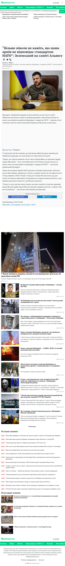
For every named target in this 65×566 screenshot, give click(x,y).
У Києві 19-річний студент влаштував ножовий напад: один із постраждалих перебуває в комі (33, 489)
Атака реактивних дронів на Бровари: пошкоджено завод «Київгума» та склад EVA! (30, 439)
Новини (50, 7)
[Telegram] (7, 59)
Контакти (41, 560)
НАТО (33, 205)
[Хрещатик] (8, 3)
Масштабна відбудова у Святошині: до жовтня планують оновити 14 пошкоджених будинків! (33, 435)
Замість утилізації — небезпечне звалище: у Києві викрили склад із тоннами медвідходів (31, 471)
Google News (19, 197)
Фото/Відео (60, 7)
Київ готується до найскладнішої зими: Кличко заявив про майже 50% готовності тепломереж (33, 446)
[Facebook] (4, 59)
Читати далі (32, 426)
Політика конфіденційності (29, 560)
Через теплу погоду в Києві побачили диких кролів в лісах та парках (15, 17)
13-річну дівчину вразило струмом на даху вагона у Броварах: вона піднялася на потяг (31, 478)
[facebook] (53, 3)
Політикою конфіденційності (49, 10)
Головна (3, 7)
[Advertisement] (32, 33)
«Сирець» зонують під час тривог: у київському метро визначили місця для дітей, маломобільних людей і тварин (34, 466)
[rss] (58, 3)
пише (10, 150)
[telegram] (56, 3)
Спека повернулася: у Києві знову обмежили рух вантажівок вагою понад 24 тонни (30, 453)
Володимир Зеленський (20, 205)
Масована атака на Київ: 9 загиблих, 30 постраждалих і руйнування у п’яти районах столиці (32, 485)
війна (8, 205)
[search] (62, 2)
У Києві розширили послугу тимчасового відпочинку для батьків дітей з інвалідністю (30, 474)
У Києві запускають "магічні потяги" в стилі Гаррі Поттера (47, 17)
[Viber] (10, 59)
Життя (20, 7)
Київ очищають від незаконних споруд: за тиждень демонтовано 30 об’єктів (28, 481)
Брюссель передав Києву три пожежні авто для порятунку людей (25, 450)
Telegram (48, 197)
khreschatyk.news (35, 563)
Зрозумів (62, 11)
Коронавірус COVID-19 (35, 7)
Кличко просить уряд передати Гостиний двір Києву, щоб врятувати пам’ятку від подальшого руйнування (33, 458)
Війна (12, 7)
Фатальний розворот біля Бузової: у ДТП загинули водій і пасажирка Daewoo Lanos (30, 462)
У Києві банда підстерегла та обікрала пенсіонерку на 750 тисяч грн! (26, 442)
